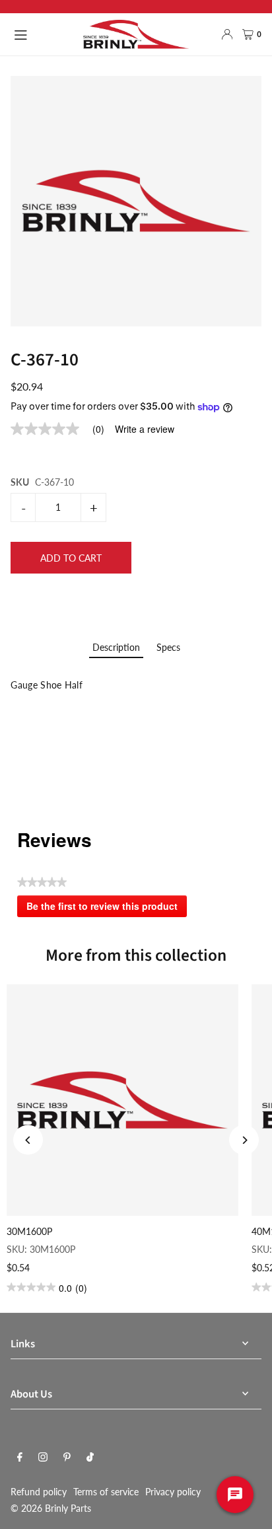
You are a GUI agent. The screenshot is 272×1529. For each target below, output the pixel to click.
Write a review (144, 428)
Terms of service (106, 1491)
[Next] (244, 1140)
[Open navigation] (42, 34)
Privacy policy (173, 1491)
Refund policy (39, 1491)
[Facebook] (19, 1457)
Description (116, 647)
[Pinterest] (67, 1457)
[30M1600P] (122, 1100)
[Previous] (28, 1140)
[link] (63, 428)
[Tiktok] (90, 1457)
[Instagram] (43, 1457)
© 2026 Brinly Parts (51, 1508)
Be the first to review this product (106, 908)
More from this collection (136, 955)
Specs (168, 647)
